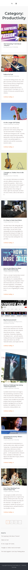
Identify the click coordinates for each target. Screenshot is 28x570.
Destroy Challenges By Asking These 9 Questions (13, 385)
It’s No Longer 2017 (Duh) (12, 122)
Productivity (15, 47)
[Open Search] (12, 3)
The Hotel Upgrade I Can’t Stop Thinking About (13, 551)
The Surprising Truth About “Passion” (10, 536)
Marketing (6, 323)
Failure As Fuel (8, 74)
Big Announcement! (10, 320)
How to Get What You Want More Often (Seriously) (12, 269)
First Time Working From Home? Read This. (12, 488)
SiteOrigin (14, 567)
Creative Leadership (8, 76)
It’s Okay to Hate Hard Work (13, 220)
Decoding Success (8, 47)
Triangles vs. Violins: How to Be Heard (10, 547)
